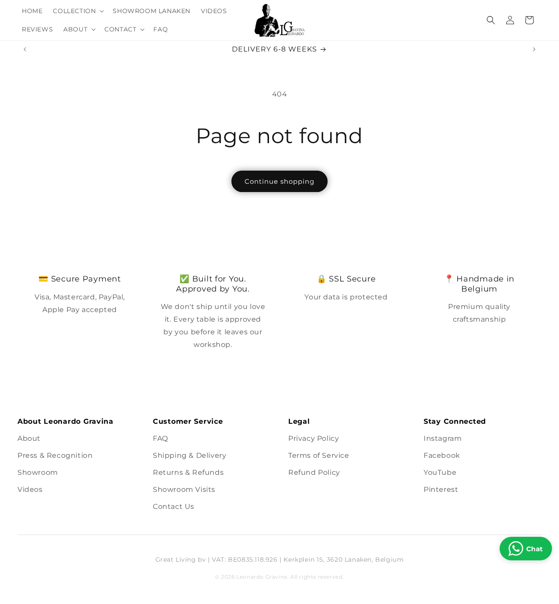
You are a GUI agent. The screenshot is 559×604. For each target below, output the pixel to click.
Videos (30, 489)
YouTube (440, 472)
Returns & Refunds (188, 472)
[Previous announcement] (25, 49)
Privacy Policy (313, 438)
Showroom (37, 472)
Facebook (442, 455)
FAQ (160, 438)
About (29, 438)
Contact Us (173, 506)
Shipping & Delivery (189, 455)
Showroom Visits (184, 489)
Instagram (443, 438)
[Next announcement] (534, 49)
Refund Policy (314, 472)
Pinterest (441, 489)
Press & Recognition (55, 455)
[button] (77, 11)
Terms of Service (318, 455)
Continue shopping (279, 181)
